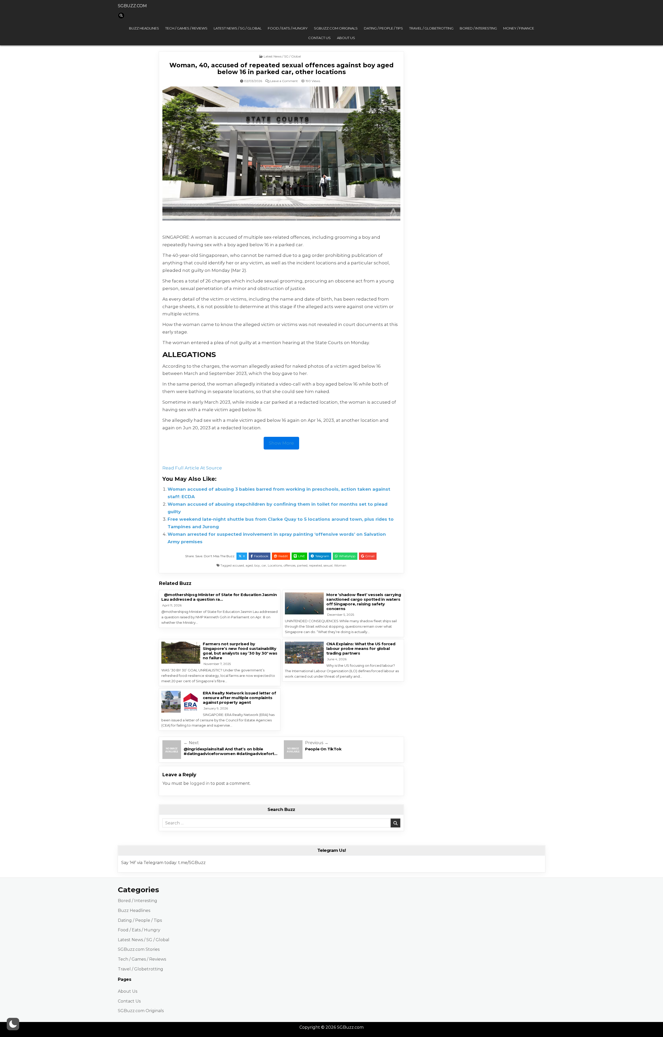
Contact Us (319, 38)
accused (238, 565)
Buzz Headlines (144, 28)
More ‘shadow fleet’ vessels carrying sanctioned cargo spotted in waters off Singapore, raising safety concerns (363, 601)
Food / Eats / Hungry (288, 28)
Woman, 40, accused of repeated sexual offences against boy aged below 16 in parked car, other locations (281, 68)
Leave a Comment (284, 81)
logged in (200, 783)
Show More (281, 443)
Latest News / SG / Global (238, 28)
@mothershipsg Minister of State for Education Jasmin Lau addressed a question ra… (219, 597)
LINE (301, 556)
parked (302, 565)
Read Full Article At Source (192, 467)
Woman (340, 565)
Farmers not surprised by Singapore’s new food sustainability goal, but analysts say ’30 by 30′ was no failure (240, 650)
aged (249, 565)
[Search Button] (121, 15)
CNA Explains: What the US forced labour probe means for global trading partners (360, 648)
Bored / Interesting (478, 28)
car (264, 565)
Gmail (369, 556)
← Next (191, 742)
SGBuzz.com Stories (139, 949)
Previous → (316, 742)
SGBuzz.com (132, 5)
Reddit (283, 556)
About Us (346, 38)
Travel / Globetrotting (431, 28)
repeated (315, 565)
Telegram (322, 556)
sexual (328, 565)
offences (290, 565)
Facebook (261, 556)
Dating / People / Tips (383, 28)
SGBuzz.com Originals (336, 28)
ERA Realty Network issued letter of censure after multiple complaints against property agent (239, 698)
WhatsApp (347, 556)
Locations (275, 565)
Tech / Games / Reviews (186, 28)
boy (257, 565)
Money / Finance (518, 28)
